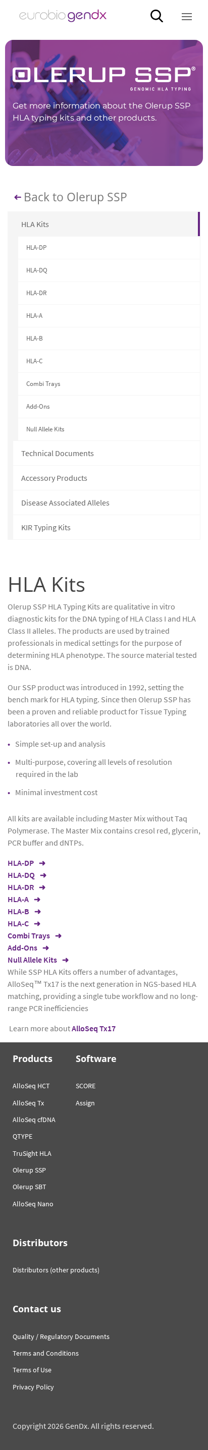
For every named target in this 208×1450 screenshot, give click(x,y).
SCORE (85, 1085)
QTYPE (22, 1136)
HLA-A (34, 315)
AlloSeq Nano (33, 1203)
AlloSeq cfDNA (34, 1119)
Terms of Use (32, 1369)
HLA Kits (35, 224)
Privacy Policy (33, 1386)
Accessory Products (54, 478)
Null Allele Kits (45, 429)
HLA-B (34, 338)
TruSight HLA (32, 1153)
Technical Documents (57, 453)
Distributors (40, 1243)
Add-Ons (37, 406)
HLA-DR (36, 293)
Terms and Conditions (46, 1353)
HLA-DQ (36, 270)
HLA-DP (36, 247)
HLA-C (34, 361)
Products (33, 1058)
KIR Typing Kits (46, 527)
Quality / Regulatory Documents (61, 1336)
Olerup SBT (29, 1186)
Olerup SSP (29, 1170)
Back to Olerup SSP (75, 197)
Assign (85, 1102)
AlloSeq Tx (28, 1102)
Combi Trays (43, 383)
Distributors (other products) (56, 1269)
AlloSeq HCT (31, 1085)
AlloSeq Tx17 (94, 1028)
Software (96, 1058)
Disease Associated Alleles (65, 502)
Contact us (37, 1309)
